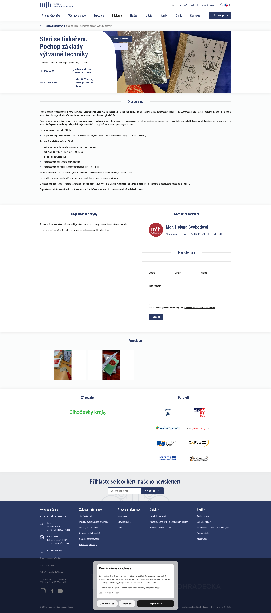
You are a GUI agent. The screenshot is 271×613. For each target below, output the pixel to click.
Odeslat (156, 317)
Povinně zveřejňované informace (93, 522)
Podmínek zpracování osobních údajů (199, 307)
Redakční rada (203, 516)
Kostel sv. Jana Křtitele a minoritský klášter (169, 522)
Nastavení (127, 603)
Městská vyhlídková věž (160, 527)
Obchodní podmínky (88, 544)
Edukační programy (54, 26)
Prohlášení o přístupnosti (90, 527)
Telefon (203, 273)
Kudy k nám (123, 516)
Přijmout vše (156, 603)
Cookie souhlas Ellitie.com (109, 593)
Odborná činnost (204, 522)
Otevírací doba (124, 522)
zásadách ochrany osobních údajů (144, 587)
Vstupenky (223, 15)
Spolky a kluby (203, 533)
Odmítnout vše (107, 603)
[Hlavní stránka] (41, 26)
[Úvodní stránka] (56, 5)
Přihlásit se (149, 490)
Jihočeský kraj (85, 516)
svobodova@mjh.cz (178, 234)
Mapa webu (202, 539)
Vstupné (121, 527)
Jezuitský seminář (158, 516)
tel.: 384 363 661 (54, 550)
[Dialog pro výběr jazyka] (227, 4)
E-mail (177, 273)
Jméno (152, 273)
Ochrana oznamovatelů (89, 539)
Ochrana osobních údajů (89, 533)
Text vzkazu (154, 286)
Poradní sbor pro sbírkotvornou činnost (214, 527)
